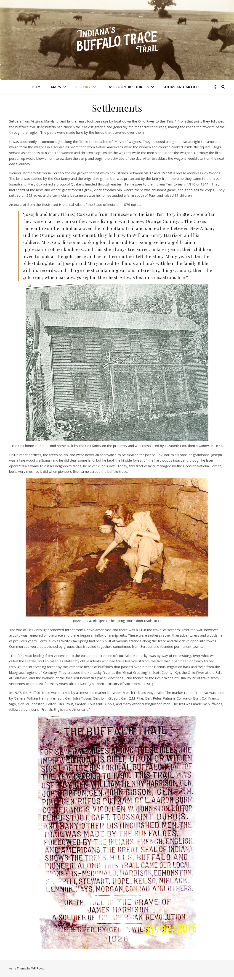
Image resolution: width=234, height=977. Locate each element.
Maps (56, 86)
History (83, 86)
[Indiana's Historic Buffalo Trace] (117, 40)
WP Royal (37, 968)
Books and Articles (182, 86)
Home (37, 86)
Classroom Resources (126, 86)
